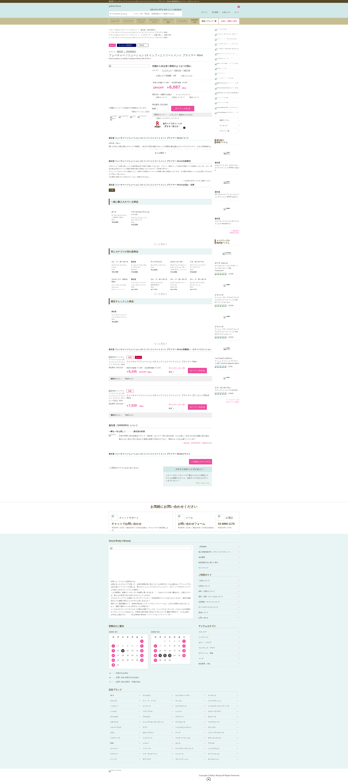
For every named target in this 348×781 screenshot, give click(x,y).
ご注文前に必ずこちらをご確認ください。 (198, 180)
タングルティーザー (182, 695)
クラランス (179, 717)
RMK (112, 743)
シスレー (146, 743)
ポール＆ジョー (213, 759)
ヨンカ (177, 743)
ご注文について (204, 581)
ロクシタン (212, 727)
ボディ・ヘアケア (205, 642)
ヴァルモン (147, 695)
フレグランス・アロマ (206, 648)
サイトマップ (203, 568)
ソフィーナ (147, 748)
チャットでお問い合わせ (127, 523)
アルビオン (147, 717)
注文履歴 (215, 12)
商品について (203, 612)
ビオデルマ (114, 722)
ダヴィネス (147, 759)
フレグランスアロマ (154, 21)
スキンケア (115, 21)
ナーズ (177, 733)
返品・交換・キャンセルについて (210, 596)
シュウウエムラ (213, 748)
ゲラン (145, 727)
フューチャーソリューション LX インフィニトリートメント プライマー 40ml (161, 361)
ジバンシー (114, 748)
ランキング (224, 126)
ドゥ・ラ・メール (149, 701)
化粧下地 (177, 70)
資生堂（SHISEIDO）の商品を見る (198, 443)
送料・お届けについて (206, 591)
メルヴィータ (115, 738)
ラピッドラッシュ (181, 759)
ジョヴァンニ (148, 738)
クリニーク (147, 706)
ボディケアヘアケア (141, 21)
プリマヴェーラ (213, 722)
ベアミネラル (148, 711)
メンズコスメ (182, 21)
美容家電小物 (194, 21)
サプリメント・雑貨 (205, 653)
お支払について (204, 586)
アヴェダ (211, 743)
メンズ (200, 658)
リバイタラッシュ (214, 701)
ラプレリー (114, 754)
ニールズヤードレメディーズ (218, 706)
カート (236, 9)
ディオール (212, 695)
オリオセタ (114, 717)
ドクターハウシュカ (182, 738)
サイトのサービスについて (208, 607)
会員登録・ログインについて (209, 602)
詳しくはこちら (203, 483)
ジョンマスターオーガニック (153, 722)
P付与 (141, 45)
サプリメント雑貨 (168, 21)
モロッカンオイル (214, 738)
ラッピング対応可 (125, 45)
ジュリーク (179, 754)
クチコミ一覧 (224, 131)
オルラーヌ (212, 717)
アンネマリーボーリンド (184, 748)
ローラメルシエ (213, 754)
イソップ (113, 759)
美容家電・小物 (204, 664)
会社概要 (201, 557)
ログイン (204, 12)
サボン (112, 733)
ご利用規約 (202, 547)
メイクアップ (128, 21)
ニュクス (178, 711)
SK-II (112, 695)
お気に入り (226, 12)
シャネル (113, 711)
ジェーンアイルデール (216, 733)
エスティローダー (214, 711)
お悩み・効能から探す (229, 21)
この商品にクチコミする (200, 462)
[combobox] (157, 13)
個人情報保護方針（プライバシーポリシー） (214, 552)
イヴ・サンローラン (150, 754)
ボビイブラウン (148, 733)
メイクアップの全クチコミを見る (232, 401)
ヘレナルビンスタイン (183, 727)
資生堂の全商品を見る (234, 232)
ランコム (178, 701)
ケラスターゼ (180, 722)
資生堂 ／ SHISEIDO (126, 51)
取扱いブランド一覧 (209, 21)
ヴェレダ (113, 701)
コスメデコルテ (116, 727)
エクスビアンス (181, 706)
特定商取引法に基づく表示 (208, 562)
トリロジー (114, 706)
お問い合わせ (203, 618)
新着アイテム (224, 120)
